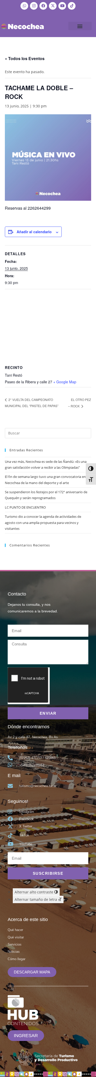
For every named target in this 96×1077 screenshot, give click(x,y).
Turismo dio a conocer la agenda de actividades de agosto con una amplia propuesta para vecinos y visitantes (43, 522)
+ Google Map (64, 381)
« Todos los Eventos (25, 58)
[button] (79, 26)
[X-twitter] (53, 6)
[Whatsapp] (24, 6)
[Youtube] (62, 6)
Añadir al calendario (34, 231)
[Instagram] (34, 6)
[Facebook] (43, 6)
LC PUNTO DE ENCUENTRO (25, 507)
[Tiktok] (72, 6)
